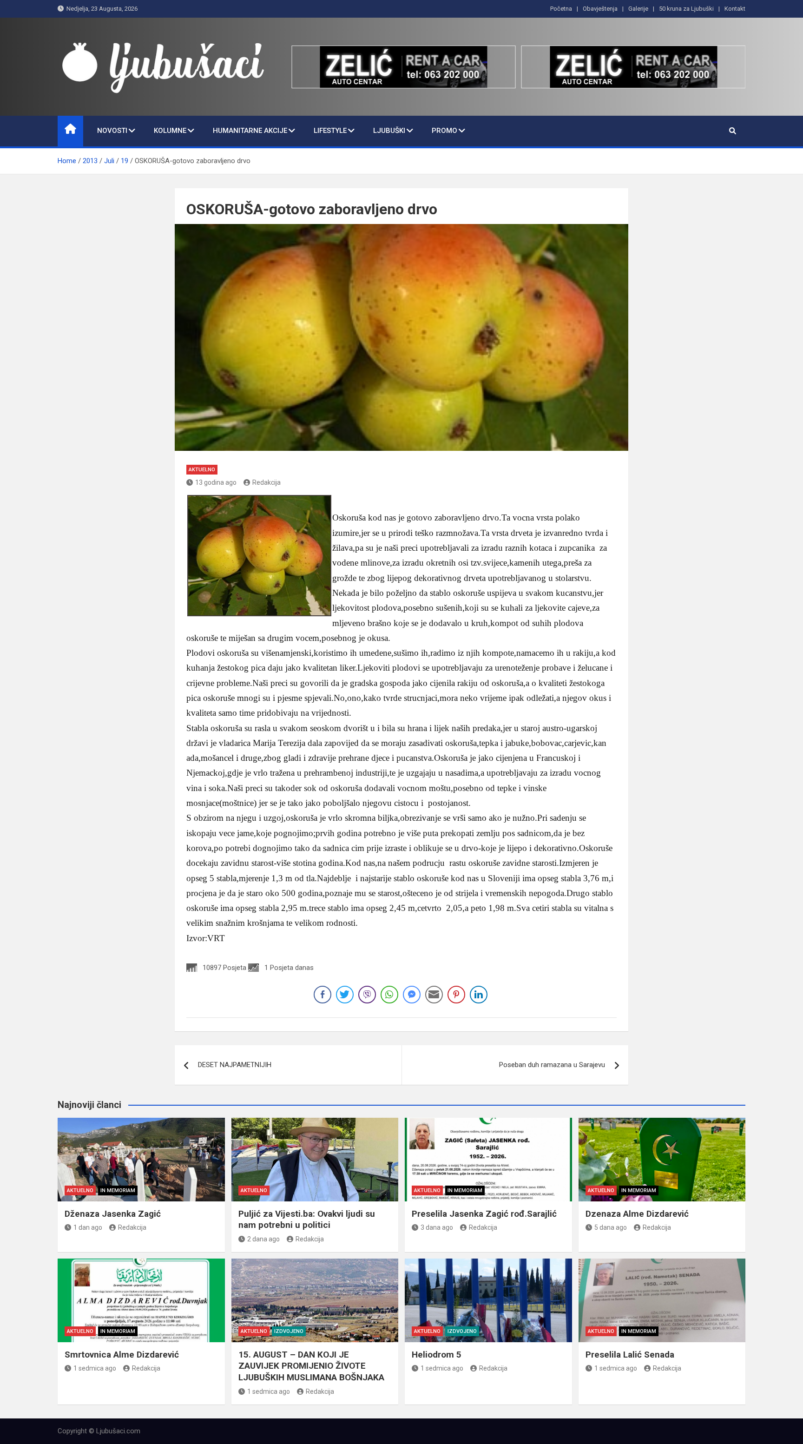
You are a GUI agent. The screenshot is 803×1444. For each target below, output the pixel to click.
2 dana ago (263, 1239)
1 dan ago (87, 1227)
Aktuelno (202, 470)
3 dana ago (437, 1227)
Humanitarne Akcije (250, 130)
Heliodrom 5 (436, 1354)
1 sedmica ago (94, 1368)
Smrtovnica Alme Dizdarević (122, 1354)
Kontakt (734, 8)
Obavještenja (600, 8)
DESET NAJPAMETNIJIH (234, 1065)
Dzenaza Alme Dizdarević (637, 1213)
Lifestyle (330, 130)
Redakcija (266, 482)
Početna (561, 8)
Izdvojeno (288, 1331)
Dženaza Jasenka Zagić (113, 1213)
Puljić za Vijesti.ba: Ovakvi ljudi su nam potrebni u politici (306, 1219)
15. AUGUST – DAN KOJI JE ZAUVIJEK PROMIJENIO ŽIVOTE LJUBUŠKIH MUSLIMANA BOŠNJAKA (311, 1366)
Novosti (112, 130)
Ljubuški (389, 130)
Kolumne (170, 130)
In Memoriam (117, 1190)
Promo (444, 130)
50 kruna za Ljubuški (686, 8)
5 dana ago (610, 1227)
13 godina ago (216, 482)
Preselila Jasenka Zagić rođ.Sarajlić (484, 1213)
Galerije (638, 8)
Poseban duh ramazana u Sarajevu (552, 1065)
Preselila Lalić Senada (630, 1354)
